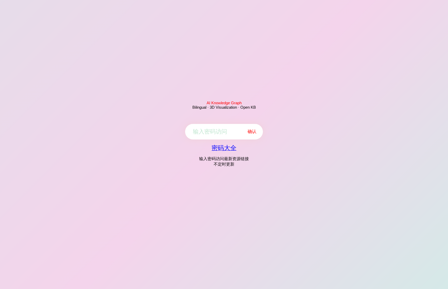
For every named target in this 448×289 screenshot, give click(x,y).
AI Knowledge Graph (224, 103)
